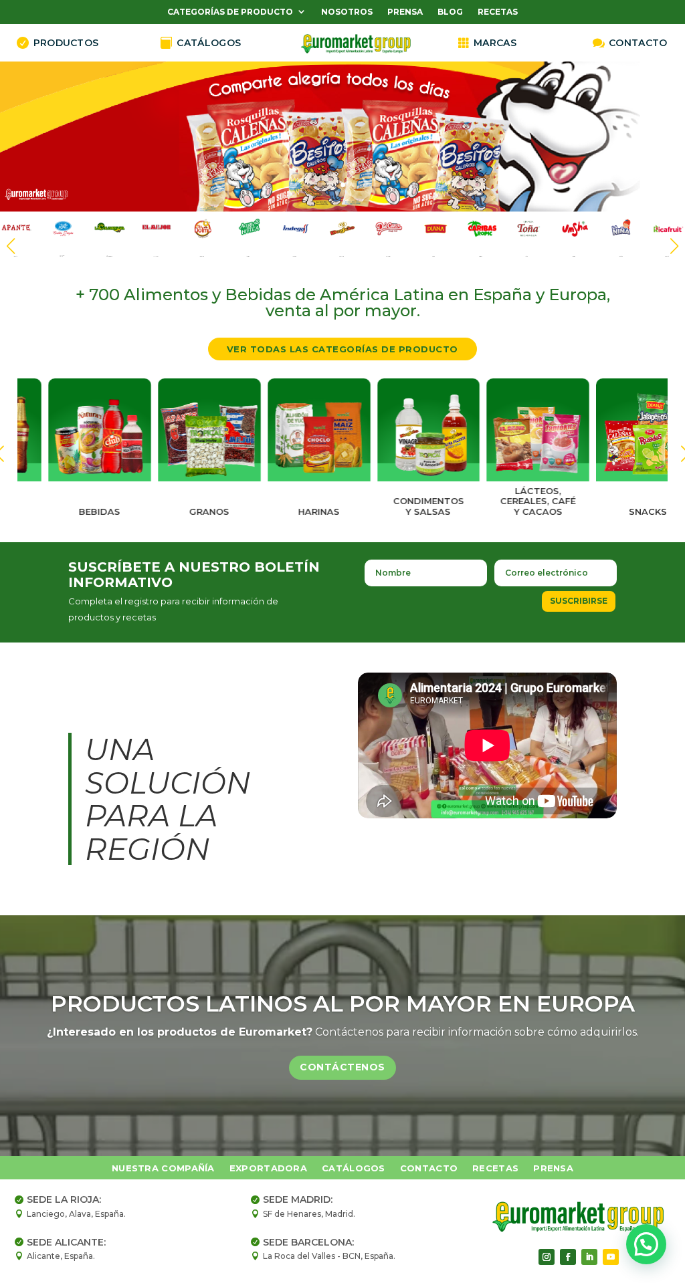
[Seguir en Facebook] (568, 1257)
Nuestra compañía (163, 1168)
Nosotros (347, 12)
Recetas (498, 12)
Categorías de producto (230, 12)
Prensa (405, 12)
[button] (674, 246)
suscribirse (578, 601)
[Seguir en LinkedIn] (589, 1257)
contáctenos (342, 1067)
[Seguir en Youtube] (611, 1257)
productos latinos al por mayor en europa (343, 1003)
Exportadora (268, 1168)
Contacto (429, 1168)
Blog (450, 12)
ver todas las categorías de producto (342, 349)
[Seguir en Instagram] (547, 1257)
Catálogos (353, 1168)
